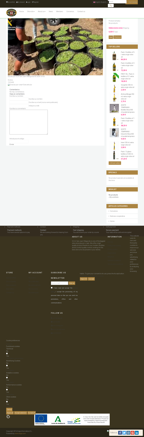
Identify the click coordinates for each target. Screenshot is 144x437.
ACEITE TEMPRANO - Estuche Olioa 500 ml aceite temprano (128, 134)
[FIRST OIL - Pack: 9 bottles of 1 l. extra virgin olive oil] (114, 77)
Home (112, 221)
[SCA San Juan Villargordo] (12, 13)
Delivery (110, 242)
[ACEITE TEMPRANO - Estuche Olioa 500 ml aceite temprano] (114, 132)
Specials (112, 172)
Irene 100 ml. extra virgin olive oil (127, 145)
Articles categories (118, 206)
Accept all (31, 413)
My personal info (34, 285)
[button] (14, 358)
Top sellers (114, 47)
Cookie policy (84, 276)
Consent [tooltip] (9, 344)
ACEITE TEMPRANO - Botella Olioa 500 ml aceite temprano (128, 110)
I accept (91, 279)
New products (11, 285)
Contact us (10, 293)
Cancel (9, 409)
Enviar (12, 144)
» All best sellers (114, 163)
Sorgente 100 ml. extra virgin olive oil (127, 87)
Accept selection (20, 413)
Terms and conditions (115, 264)
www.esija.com (20, 433)
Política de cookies (114, 246)
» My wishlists (113, 197)
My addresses (34, 293)
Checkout (117, 37)
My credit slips (34, 281)
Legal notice (112, 253)
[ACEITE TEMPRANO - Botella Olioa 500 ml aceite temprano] (114, 108)
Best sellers (10, 289)
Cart (110, 37)
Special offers (11, 278)
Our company (11, 281)
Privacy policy (112, 249)
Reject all (10, 413)
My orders (32, 278)
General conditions (114, 260)
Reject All (84, 279)
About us (111, 257)
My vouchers (33, 289)
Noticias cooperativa (117, 216)
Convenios (114, 211)
